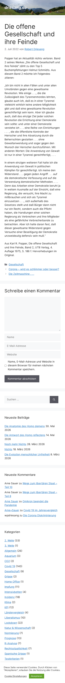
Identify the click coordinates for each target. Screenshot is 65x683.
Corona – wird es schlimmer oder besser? (34, 269)
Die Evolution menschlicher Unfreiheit (27, 454)
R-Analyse (11, 643)
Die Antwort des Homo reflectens (25, 435)
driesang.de (16, 7)
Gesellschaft (16, 264)
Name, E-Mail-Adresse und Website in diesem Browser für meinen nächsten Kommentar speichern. (31, 365)
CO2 (7, 561)
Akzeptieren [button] (36, 676)
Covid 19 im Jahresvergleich (40, 510)
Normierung (12, 633)
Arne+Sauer (12, 510)
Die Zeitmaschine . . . (21, 273)
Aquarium (10, 555)
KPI (6, 607)
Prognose (10, 638)
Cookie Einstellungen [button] (16, 676)
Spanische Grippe (15, 653)
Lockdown (11, 622)
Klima (8, 602)
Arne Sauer (11, 501)
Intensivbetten (13, 591)
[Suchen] (54, 399)
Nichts (8, 449)
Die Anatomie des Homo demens (25, 426)
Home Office (12, 581)
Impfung (9, 586)
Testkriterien (12, 658)
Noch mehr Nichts (15, 444)
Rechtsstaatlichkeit (16, 648)
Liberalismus (12, 617)
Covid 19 (10, 566)
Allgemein (10, 550)
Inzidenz (10, 597)
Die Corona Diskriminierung (39, 515)
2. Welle (9, 540)
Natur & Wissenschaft (18, 627)
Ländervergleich (14, 612)
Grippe (9, 576)
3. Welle (9, 545)
